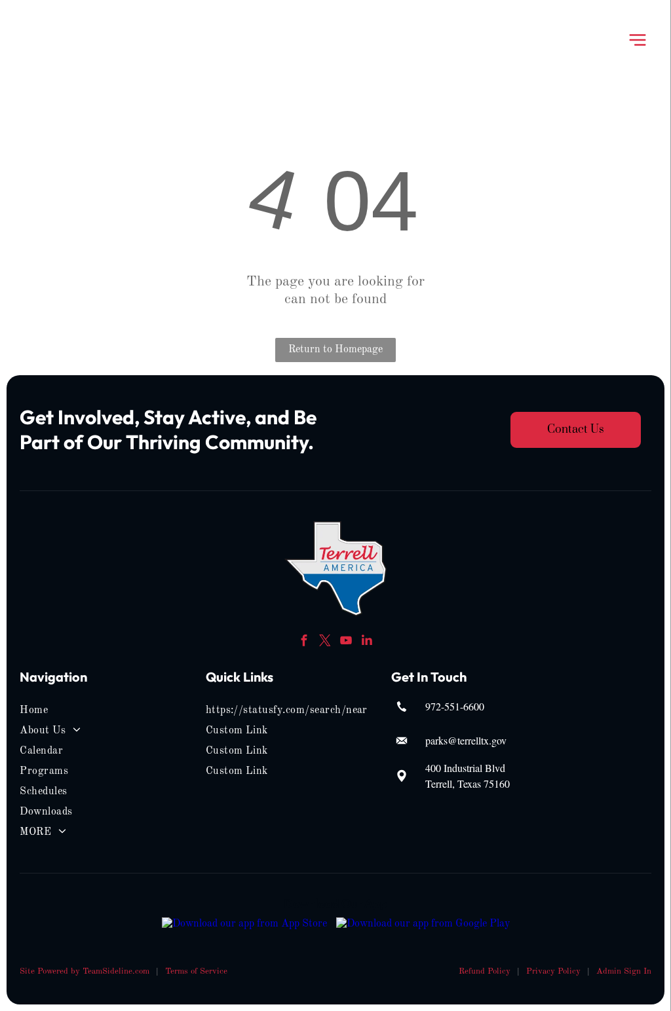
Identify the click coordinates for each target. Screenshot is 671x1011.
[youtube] (346, 642)
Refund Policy (484, 971)
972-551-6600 (454, 706)
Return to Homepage (335, 349)
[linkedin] (367, 642)
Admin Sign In (623, 971)
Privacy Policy (553, 971)
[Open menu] (637, 40)
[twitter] (325, 642)
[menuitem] (77, 711)
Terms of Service (196, 971)
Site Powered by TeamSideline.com (84, 971)
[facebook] (304, 642)
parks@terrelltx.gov (466, 740)
